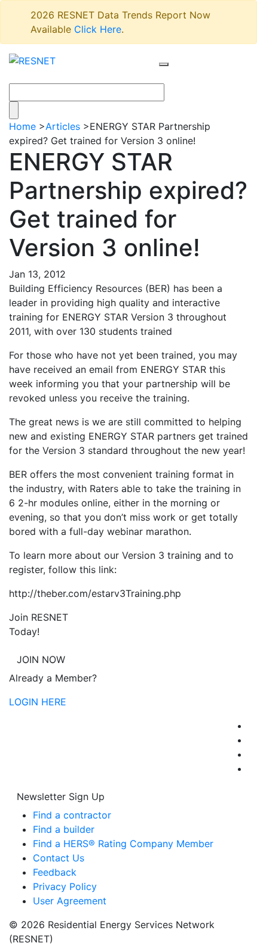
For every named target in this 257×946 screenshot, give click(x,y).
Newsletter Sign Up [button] (61, 796)
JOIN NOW (41, 659)
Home (22, 126)
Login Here (37, 702)
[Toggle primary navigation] (176, 76)
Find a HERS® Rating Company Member (123, 843)
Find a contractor (72, 815)
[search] (164, 64)
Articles (62, 126)
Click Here (97, 29)
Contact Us (58, 858)
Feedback (55, 872)
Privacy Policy (65, 886)
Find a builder (63, 829)
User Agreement (69, 901)
